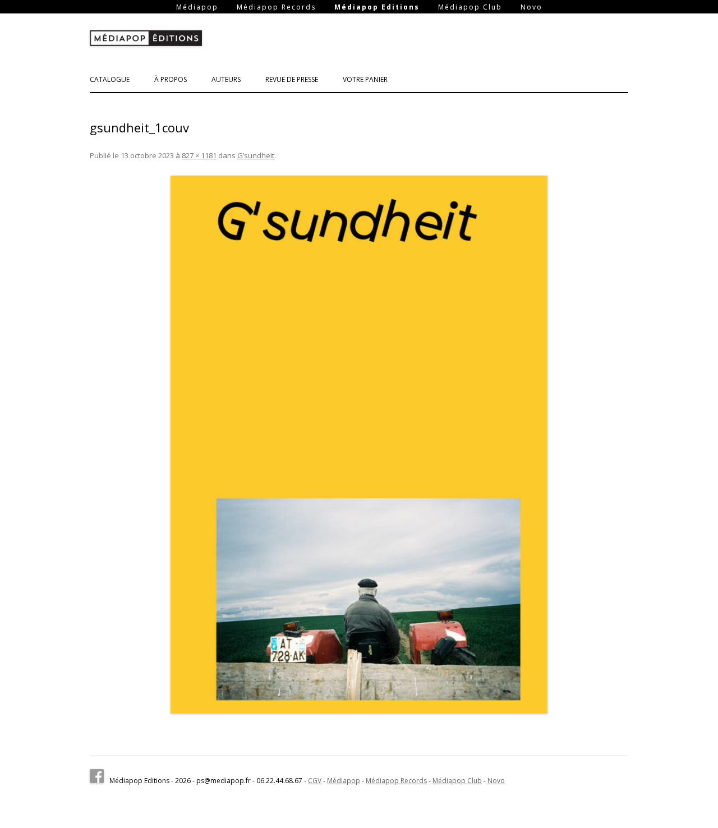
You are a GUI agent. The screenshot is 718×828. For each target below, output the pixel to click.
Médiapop (197, 7)
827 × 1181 (199, 155)
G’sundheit (255, 155)
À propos (170, 79)
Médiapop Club (470, 7)
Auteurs (226, 79)
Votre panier (365, 79)
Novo (531, 7)
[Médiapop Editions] (146, 40)
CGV (314, 780)
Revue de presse (291, 79)
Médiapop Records (276, 7)
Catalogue (110, 79)
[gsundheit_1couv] (359, 445)
